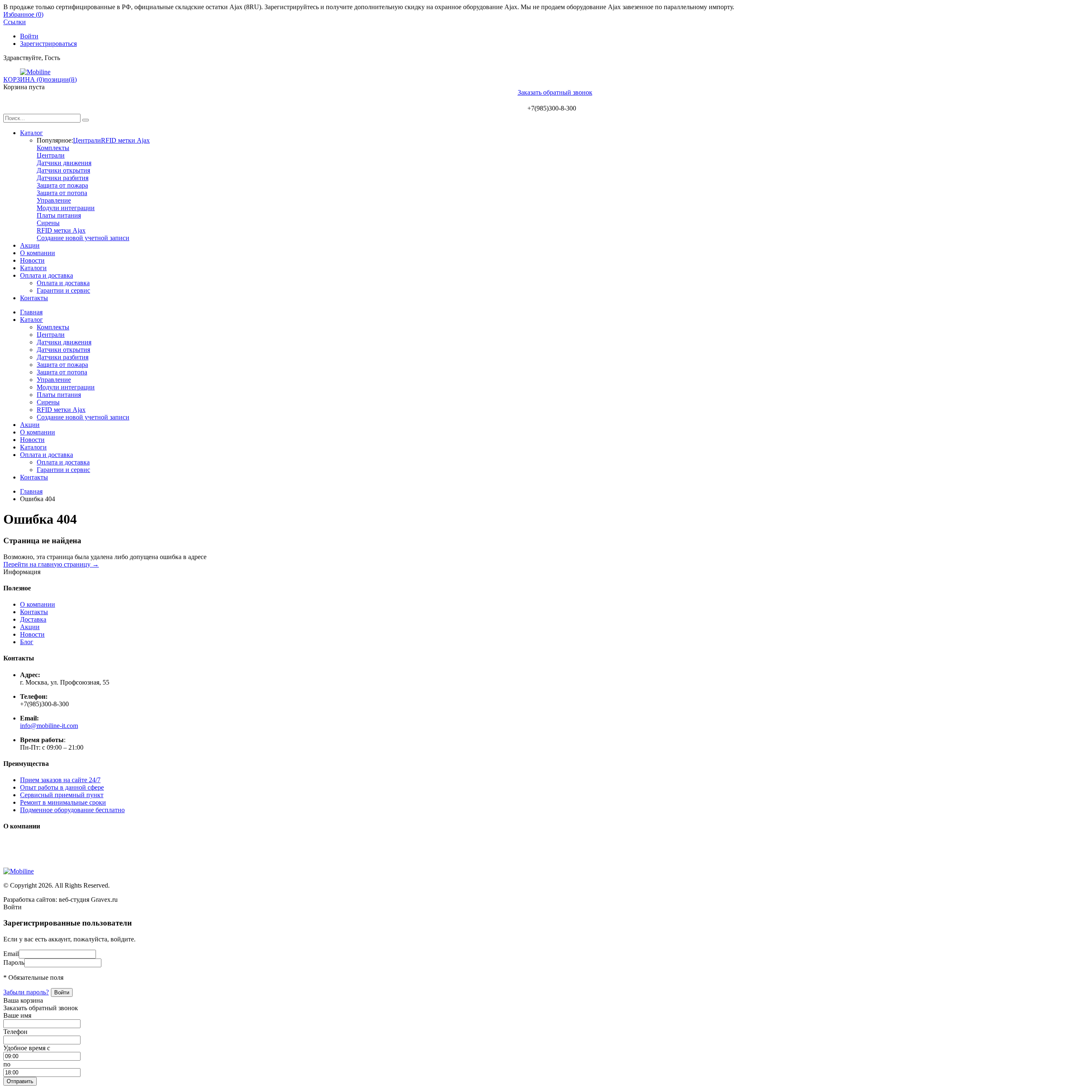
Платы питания (59, 215)
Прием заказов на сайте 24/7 (60, 779)
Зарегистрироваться (48, 43)
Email (11, 953)
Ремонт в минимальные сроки (63, 802)
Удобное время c (26, 1047)
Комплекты (53, 147)
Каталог (31, 132)
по (6, 1064)
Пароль (13, 962)
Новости (32, 260)
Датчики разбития (62, 177)
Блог (26, 641)
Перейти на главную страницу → (51, 564)
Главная (31, 312)
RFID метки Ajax (125, 140)
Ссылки (14, 21)
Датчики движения (64, 162)
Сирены (48, 222)
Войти (29, 36)
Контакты (34, 297)
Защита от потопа (62, 192)
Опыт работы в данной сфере (62, 787)
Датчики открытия (63, 170)
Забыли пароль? (26, 992)
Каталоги (33, 267)
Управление (54, 200)
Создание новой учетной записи (83, 237)
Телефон (15, 1031)
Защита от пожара (62, 185)
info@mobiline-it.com (49, 725)
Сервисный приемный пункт (61, 794)
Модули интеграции (66, 207)
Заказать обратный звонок (555, 92)
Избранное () (23, 14)
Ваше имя (17, 1015)
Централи (87, 140)
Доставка (33, 619)
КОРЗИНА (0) (23, 79)
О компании (37, 252)
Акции (30, 245)
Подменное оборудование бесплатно (72, 809)
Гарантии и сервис (63, 290)
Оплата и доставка (46, 275)
